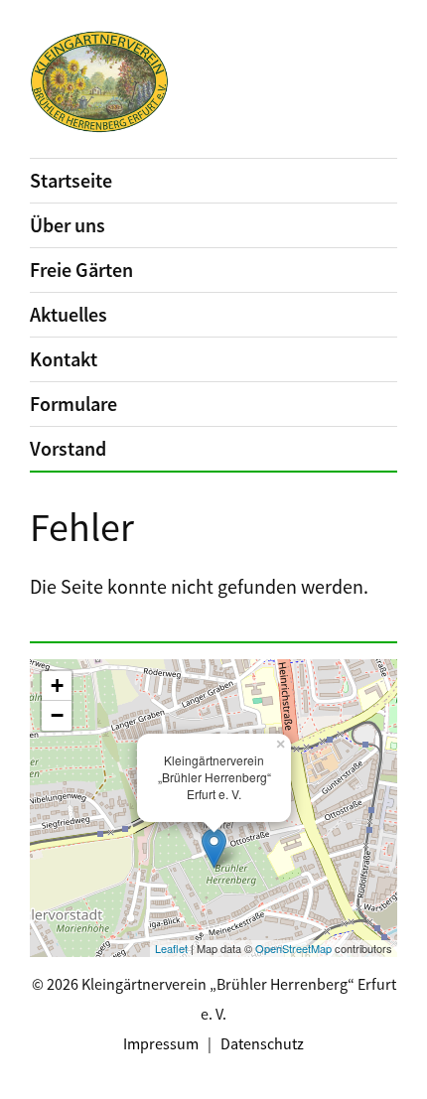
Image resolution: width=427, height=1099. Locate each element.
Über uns (67, 224)
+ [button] (57, 685)
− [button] (57, 715)
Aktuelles (68, 314)
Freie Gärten (81, 269)
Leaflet (171, 948)
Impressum (161, 1043)
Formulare (73, 403)
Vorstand (68, 448)
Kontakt (63, 358)
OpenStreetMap (293, 948)
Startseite (71, 180)
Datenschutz (262, 1043)
